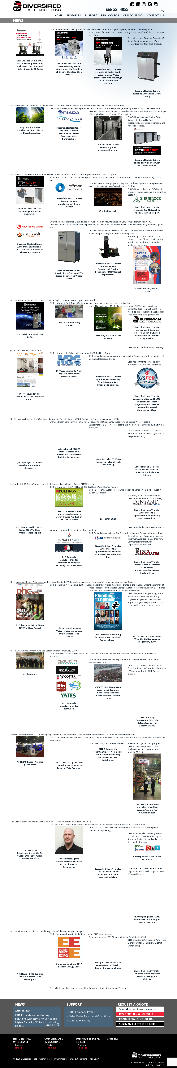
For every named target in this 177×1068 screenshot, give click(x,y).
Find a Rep (20, 1047)
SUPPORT (91, 15)
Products (19, 1045)
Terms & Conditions (77, 1058)
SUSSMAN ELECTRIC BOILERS (137, 1024)
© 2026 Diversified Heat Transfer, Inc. (31, 1058)
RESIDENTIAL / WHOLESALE (136, 1014)
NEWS (20, 1004)
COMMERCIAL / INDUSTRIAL (136, 1019)
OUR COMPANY (133, 15)
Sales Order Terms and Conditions (89, 1016)
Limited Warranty (79, 1020)
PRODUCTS (74, 15)
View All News (52, 1024)
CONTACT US (155, 15)
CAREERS (112, 1038)
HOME (58, 15)
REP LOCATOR (110, 15)
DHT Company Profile (82, 1012)
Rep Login (94, 1058)
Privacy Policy (59, 1058)
